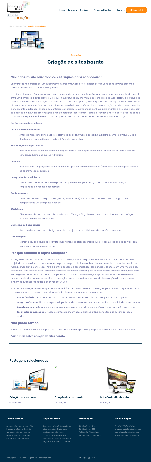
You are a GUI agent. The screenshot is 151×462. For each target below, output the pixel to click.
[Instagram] (89, 458)
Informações (75, 55)
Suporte (121, 10)
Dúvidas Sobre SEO (87, 429)
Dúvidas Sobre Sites (87, 426)
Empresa (72, 10)
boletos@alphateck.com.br (127, 435)
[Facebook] (80, 458)
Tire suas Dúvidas (102, 10)
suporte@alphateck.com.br (127, 432)
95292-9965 (120, 426)
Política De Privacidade (89, 432)
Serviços (84, 10)
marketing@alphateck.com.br (128, 429)
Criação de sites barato (23, 397)
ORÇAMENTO (136, 10)
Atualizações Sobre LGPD (90, 435)
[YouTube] (93, 458)
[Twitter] (85, 458)
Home (62, 10)
